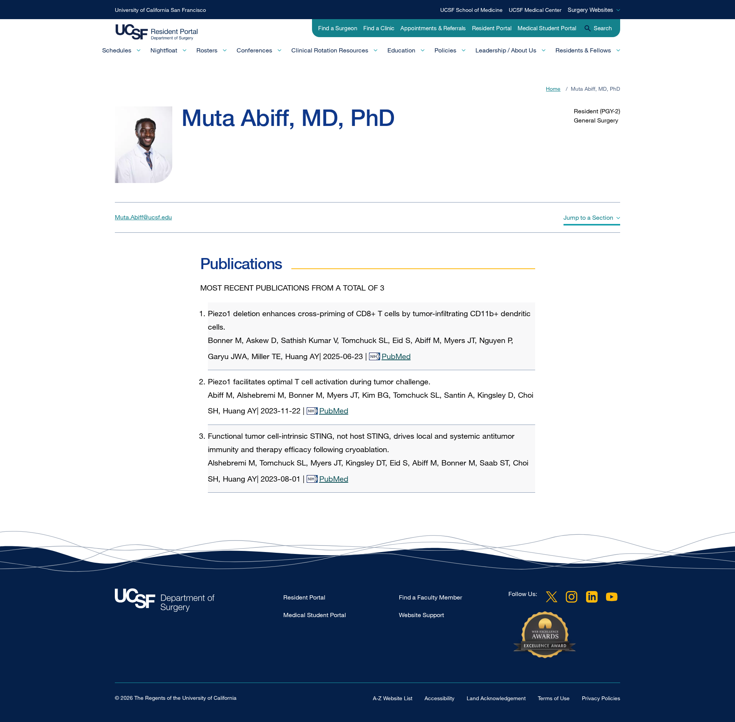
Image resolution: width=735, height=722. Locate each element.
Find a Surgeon (337, 28)
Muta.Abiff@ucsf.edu (143, 217)
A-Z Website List (392, 698)
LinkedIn (591, 596)
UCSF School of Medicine (471, 10)
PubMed (396, 356)
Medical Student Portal (547, 28)
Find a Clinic (378, 28)
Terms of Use (554, 698)
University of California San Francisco (160, 10)
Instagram (571, 596)
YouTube (611, 596)
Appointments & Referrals (433, 28)
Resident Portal (491, 28)
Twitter (551, 596)
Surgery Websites (590, 9)
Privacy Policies (601, 698)
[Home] (164, 32)
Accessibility (439, 698)
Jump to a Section (588, 217)
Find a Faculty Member (430, 597)
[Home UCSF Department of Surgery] (199, 602)
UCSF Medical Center (535, 10)
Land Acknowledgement (496, 698)
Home (553, 88)
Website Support (421, 615)
